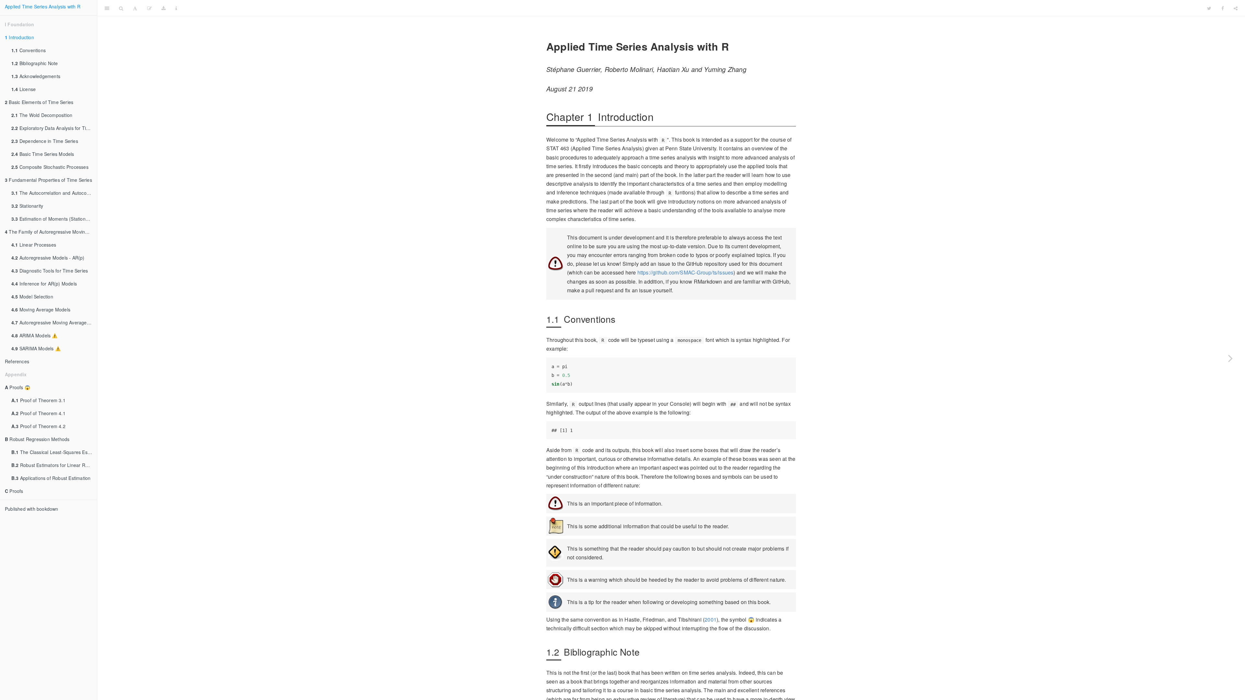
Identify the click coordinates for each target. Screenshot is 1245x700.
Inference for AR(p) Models (44, 283)
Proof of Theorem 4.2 (38, 426)
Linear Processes (33, 244)
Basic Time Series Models (42, 154)
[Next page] (1230, 358)
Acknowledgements (35, 76)
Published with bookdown (31, 509)
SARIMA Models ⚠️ (36, 348)
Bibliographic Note (34, 63)
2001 (711, 619)
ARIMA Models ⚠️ (34, 335)
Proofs (14, 491)
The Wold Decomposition (41, 115)
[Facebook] (1222, 8)
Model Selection (32, 296)
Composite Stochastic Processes (50, 167)
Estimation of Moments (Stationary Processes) (54, 219)
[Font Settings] (135, 8)
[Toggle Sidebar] (107, 8)
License (23, 89)
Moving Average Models (40, 309)
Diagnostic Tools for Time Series (49, 270)
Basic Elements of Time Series (39, 102)
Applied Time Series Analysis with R (42, 6)
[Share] (1235, 8)
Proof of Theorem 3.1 (38, 400)
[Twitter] (1209, 8)
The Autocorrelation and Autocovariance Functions (54, 193)
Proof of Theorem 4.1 (38, 413)
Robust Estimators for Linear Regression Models (54, 465)
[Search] (121, 8)
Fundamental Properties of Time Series (48, 180)
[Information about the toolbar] (176, 8)
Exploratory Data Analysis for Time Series (54, 128)
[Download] (164, 8)
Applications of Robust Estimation (50, 478)
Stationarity (27, 206)
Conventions (28, 50)
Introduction (19, 37)
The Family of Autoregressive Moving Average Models (51, 231)
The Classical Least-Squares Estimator (54, 452)
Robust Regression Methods (37, 439)
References (17, 361)
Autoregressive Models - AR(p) (48, 257)
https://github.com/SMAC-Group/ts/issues (685, 272)
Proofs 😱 (17, 387)
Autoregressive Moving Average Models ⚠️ (54, 322)
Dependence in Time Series (44, 141)
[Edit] (149, 8)
